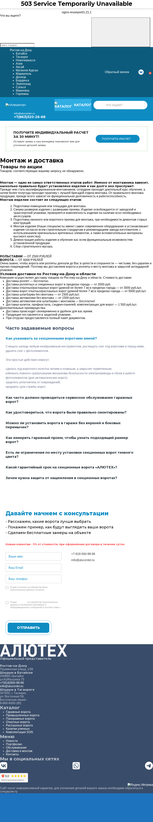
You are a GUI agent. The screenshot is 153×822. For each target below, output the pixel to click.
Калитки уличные (18, 728)
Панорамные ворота (20, 718)
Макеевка (22, 90)
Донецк (21, 77)
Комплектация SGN (19, 732)
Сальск (21, 87)
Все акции (77, 179)
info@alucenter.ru (24, 113)
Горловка (22, 93)
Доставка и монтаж (19, 751)
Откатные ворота (18, 722)
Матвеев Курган (27, 70)
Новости (12, 740)
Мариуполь (23, 73)
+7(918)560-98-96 (12, 682)
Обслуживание (16, 747)
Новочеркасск (25, 60)
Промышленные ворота (22, 715)
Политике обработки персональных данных (33, 592)
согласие (22, 602)
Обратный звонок (117, 72)
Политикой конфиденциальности (28, 610)
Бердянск (22, 80)
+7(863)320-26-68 (29, 117)
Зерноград (23, 83)
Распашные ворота (19, 725)
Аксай (20, 67)
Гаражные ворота (18, 711)
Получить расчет (116, 138)
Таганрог (22, 56)
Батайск (21, 53)
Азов (19, 63)
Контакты (12, 754)
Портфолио (14, 744)
